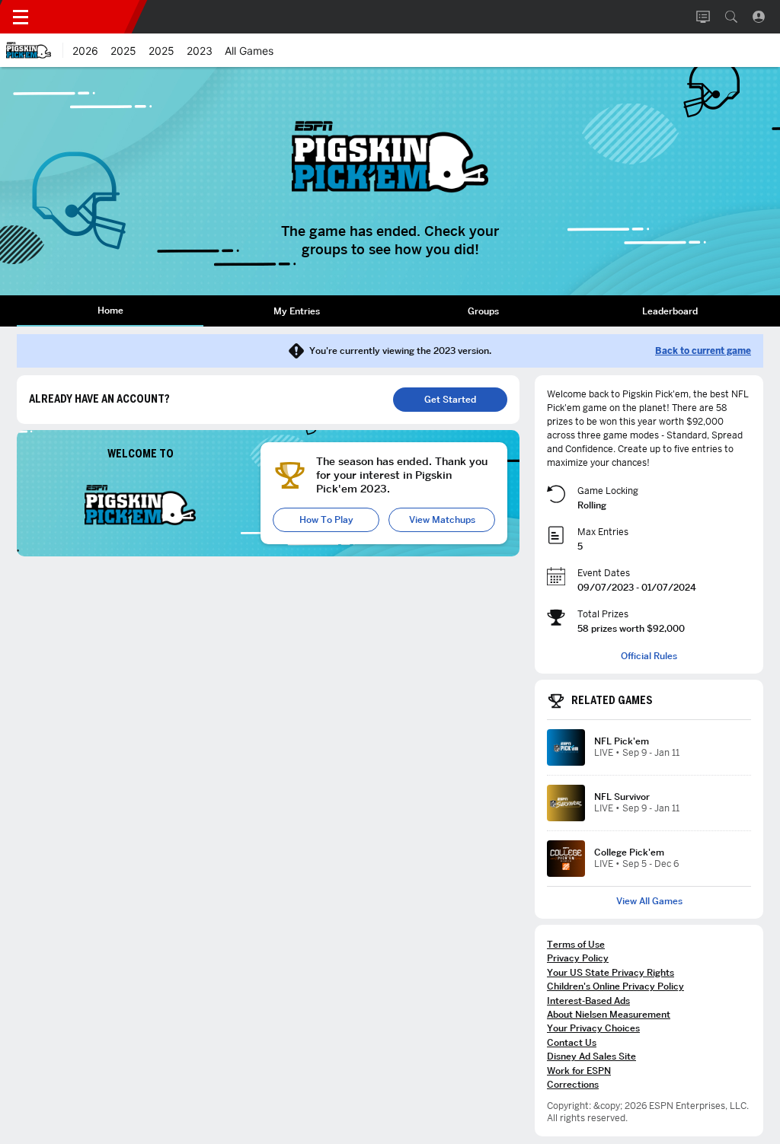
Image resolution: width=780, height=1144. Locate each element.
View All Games (649, 901)
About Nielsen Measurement (608, 1014)
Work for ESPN (579, 1070)
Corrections (573, 1084)
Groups (483, 311)
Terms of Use (576, 944)
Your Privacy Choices (593, 1028)
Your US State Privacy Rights (610, 972)
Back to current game (703, 351)
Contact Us (571, 1042)
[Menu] (20, 16)
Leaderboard (670, 311)
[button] (731, 17)
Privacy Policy (578, 958)
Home (110, 310)
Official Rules (649, 656)
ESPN (90, 16)
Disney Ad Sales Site (591, 1056)
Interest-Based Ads (588, 1000)
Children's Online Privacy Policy (615, 986)
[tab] (110, 311)
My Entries (296, 311)
